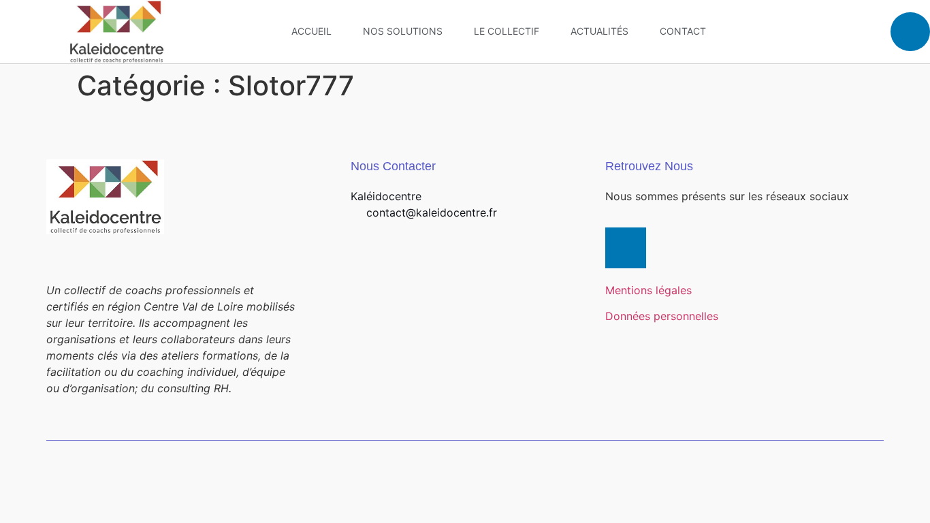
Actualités (599, 31)
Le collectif (506, 31)
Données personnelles (661, 316)
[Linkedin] (910, 32)
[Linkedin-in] (625, 247)
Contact (683, 31)
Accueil (311, 31)
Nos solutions (403, 31)
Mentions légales (648, 290)
